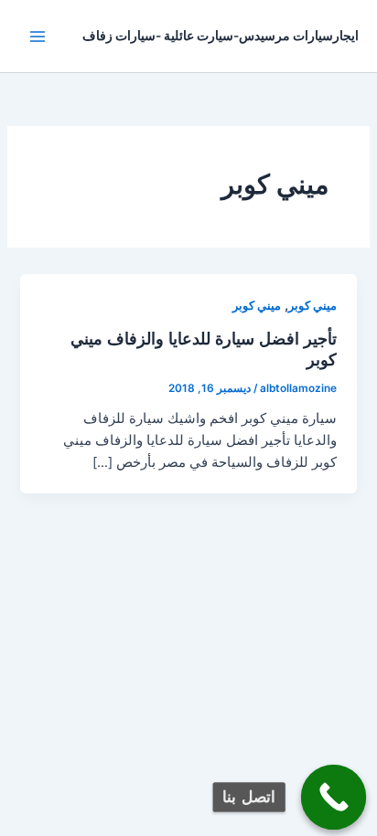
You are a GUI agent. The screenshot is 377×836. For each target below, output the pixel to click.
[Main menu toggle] (37, 36)
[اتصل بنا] (334, 798)
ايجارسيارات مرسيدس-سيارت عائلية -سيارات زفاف (220, 35)
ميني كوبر (312, 305)
